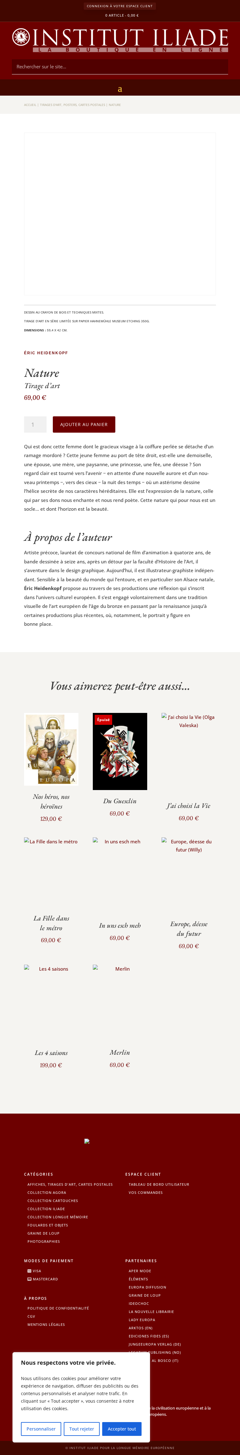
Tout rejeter (81, 1429)
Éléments (138, 1279)
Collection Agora (47, 1192)
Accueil (30, 105)
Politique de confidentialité (58, 1308)
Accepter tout (122, 1429)
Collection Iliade (46, 1208)
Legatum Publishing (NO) (155, 1352)
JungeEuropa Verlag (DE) (155, 1344)
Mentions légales (46, 1324)
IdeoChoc (139, 1303)
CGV (31, 1316)
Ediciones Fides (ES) (149, 1336)
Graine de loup (44, 1233)
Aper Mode (140, 1270)
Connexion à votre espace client (120, 6)
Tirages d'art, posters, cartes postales (72, 105)
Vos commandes (146, 1192)
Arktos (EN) (140, 1328)
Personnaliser (41, 1429)
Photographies (44, 1241)
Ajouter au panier (84, 424)
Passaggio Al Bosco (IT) (153, 1360)
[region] (81, 1397)
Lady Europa (142, 1319)
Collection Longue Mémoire (58, 1217)
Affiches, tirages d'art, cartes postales (70, 1184)
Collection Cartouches (53, 1200)
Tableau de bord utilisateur (159, 1184)
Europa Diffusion (147, 1287)
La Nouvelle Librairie (151, 1311)
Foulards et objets (48, 1225)
